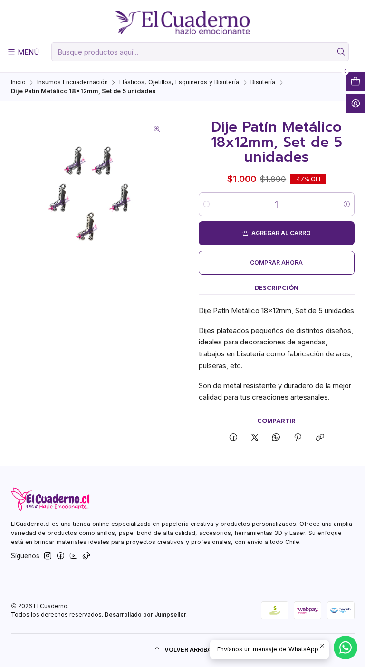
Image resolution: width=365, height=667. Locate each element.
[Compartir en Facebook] (233, 437)
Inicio (18, 82)
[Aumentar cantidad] (346, 204)
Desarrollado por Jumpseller (145, 614)
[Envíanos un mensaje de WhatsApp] (345, 647)
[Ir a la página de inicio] (182, 23)
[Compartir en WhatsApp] (276, 437)
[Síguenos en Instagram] (47, 556)
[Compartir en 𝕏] (254, 437)
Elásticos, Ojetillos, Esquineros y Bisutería (179, 82)
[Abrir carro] (355, 81)
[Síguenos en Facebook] (60, 556)
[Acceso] (355, 103)
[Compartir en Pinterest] (298, 437)
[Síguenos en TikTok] (86, 556)
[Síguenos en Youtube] (73, 556)
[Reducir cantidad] (206, 204)
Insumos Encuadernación (72, 82)
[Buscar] (341, 51)
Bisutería (262, 82)
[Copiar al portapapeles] (319, 437)
